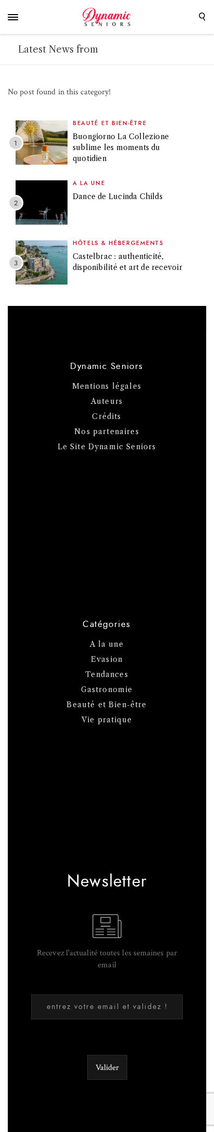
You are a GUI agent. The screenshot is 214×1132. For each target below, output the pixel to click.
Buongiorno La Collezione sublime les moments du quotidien (121, 147)
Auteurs (107, 401)
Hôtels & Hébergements (118, 243)
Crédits (106, 416)
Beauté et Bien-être (109, 123)
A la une (89, 183)
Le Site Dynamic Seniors (107, 446)
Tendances (106, 674)
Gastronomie (107, 689)
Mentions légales (106, 386)
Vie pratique (107, 719)
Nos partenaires (106, 431)
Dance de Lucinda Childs (118, 196)
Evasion (107, 659)
